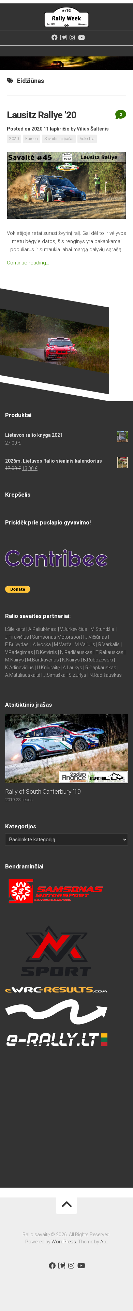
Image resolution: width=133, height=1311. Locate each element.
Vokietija (87, 138)
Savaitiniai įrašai (58, 138)
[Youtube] (81, 37)
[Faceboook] (54, 37)
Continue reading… (28, 263)
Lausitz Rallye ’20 (41, 115)
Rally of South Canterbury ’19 (43, 791)
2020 (14, 138)
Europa (31, 138)
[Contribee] (63, 37)
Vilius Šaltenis (93, 129)
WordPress (63, 1241)
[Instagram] (72, 37)
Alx (103, 1241)
